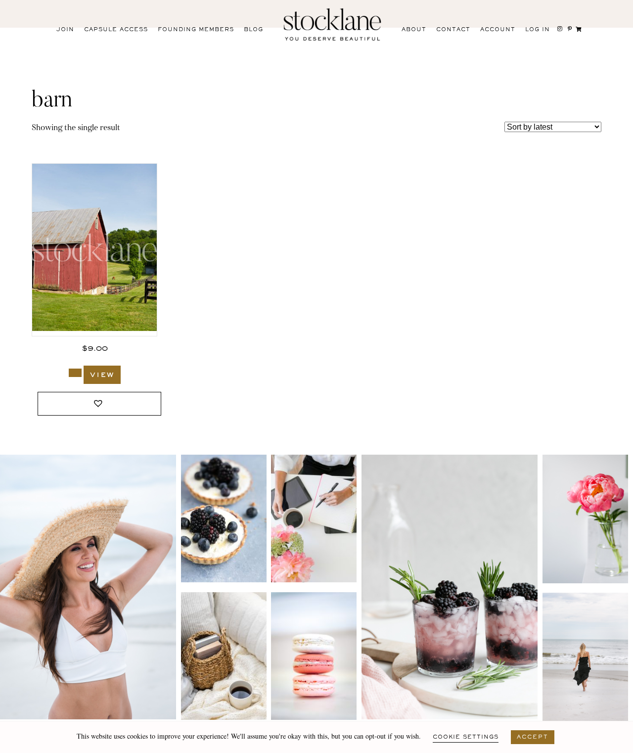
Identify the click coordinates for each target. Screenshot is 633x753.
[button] (99, 404)
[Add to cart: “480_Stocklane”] (75, 373)
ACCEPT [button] (532, 737)
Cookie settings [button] (465, 737)
